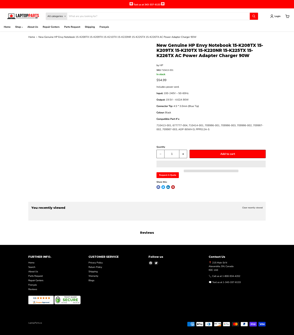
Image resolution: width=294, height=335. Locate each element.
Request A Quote (167, 175)
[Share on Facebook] (158, 187)
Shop (18, 27)
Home (7, 27)
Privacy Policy (96, 262)
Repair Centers (51, 27)
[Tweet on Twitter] (163, 187)
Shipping (90, 27)
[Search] (254, 16)
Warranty (93, 275)
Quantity (160, 147)
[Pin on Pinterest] (173, 187)
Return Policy (95, 267)
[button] (211, 164)
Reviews (32, 289)
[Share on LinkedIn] (168, 187)
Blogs (91, 280)
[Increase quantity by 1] (183, 154)
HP (161, 65)
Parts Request (72, 27)
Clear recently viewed (252, 208)
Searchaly (46, 326)
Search (31, 267)
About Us (32, 27)
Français (104, 27)
